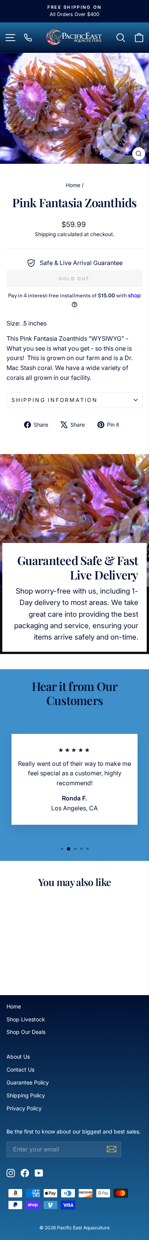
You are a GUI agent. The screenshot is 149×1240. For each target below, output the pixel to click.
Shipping (45, 234)
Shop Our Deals (25, 1032)
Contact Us (20, 1069)
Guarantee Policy (27, 1082)
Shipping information (54, 400)
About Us (18, 1056)
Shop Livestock (25, 1019)
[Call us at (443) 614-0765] (28, 37)
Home (73, 185)
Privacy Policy (24, 1108)
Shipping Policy (25, 1095)
